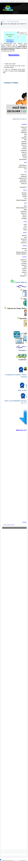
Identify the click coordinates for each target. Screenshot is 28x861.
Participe (6, 1)
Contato (17, 1)
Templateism (16, 860)
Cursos (2, 1)
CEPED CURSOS (22, 1)
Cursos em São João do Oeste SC (13, 21)
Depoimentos (11, 1)
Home (4, 21)
